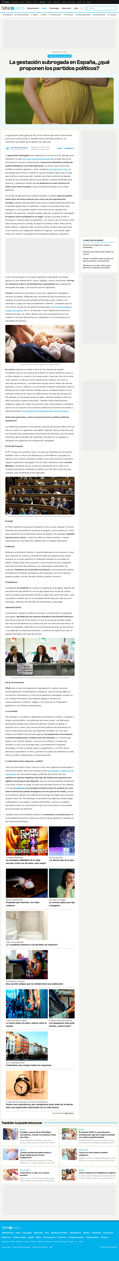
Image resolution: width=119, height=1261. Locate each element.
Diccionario (108, 1233)
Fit (84, 2)
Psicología (71, 2)
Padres (42, 2)
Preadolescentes (76, 1237)
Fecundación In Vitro (58, 169)
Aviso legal (6, 1247)
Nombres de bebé (59, 1233)
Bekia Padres (57, 52)
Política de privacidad (21, 1247)
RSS (51, 1247)
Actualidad (15, 2)
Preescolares (49, 1237)
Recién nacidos (19, 1237)
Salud (64, 2)
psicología (63, 1241)
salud (55, 1241)
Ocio (76, 8)
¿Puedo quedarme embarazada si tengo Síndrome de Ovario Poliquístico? (35, 1155)
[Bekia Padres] (13, 8)
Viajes (88, 2)
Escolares (62, 1237)
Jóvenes (104, 1237)
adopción (21, 788)
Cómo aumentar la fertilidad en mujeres (97, 1173)
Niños (38, 1237)
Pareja (49, 2)
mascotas (48, 1241)
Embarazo (6, 1237)
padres (33, 1241)
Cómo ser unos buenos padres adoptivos (93, 1153)
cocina (26, 1241)
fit (76, 1241)
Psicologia (54, 8)
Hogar (79, 2)
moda (12, 1241)
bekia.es (5, 1241)
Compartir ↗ (69, 148)
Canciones (96, 1233)
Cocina (35, 2)
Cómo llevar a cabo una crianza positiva (34, 1174)
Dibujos (86, 1233)
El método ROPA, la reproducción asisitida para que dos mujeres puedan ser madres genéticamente (97, 1134)
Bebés (31, 1237)
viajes (81, 1241)
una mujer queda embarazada (36, 159)
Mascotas (56, 2)
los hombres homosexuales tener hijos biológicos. (46, 411)
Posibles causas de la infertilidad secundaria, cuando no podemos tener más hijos (38, 1134)
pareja (40, 1241)
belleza (19, 1241)
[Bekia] (5, 2)
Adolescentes (92, 1237)
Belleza (28, 2)
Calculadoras (75, 1233)
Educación (66, 8)
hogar (71, 1241)
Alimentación (33, 8)
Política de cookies (40, 1247)
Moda (22, 2)
